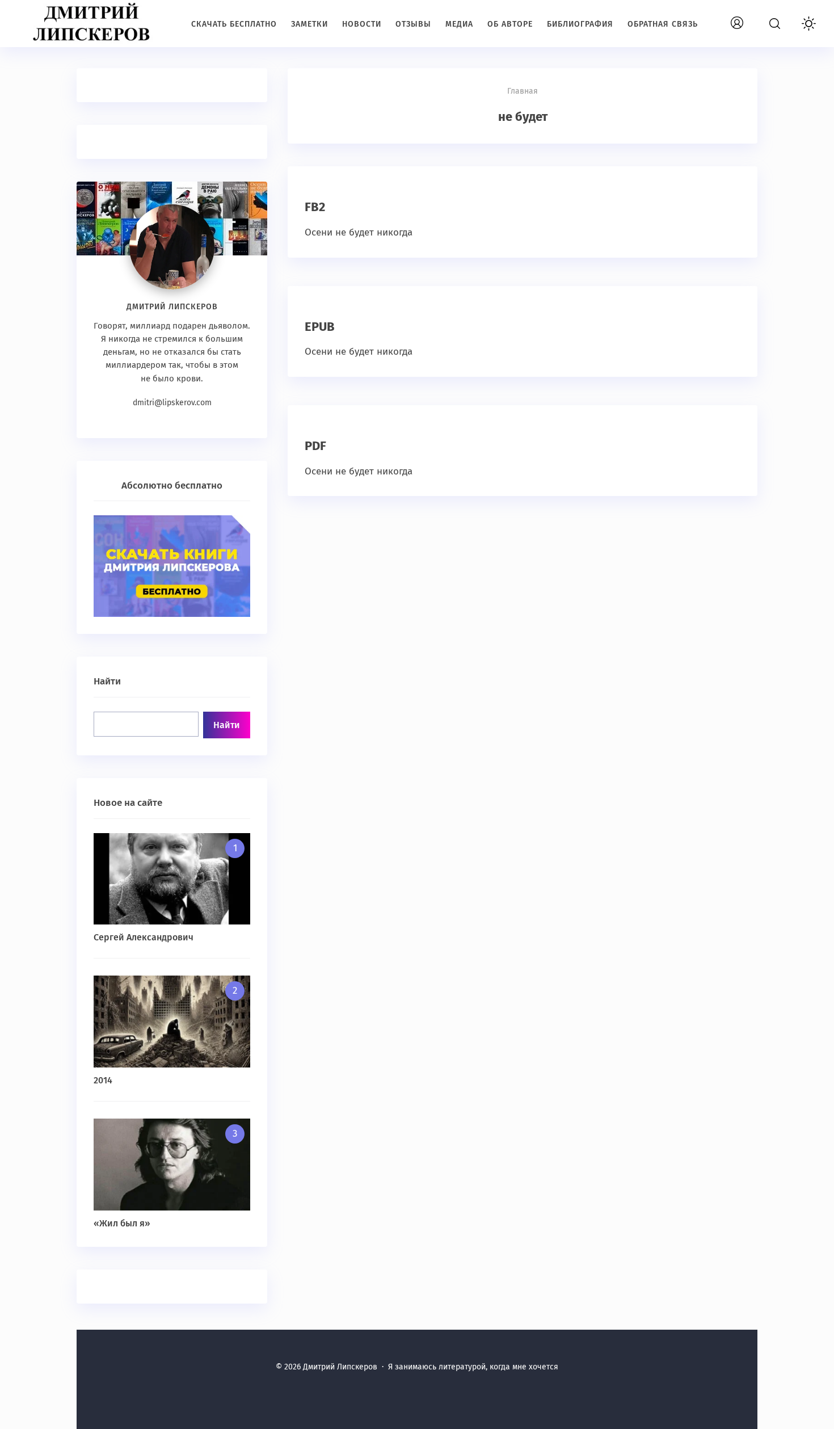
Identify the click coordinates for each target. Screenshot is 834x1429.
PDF (315, 445)
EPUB (320, 326)
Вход (750, 16)
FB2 (315, 207)
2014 (103, 1080)
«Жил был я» (122, 1223)
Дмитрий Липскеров (94, 22)
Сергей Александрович (143, 937)
